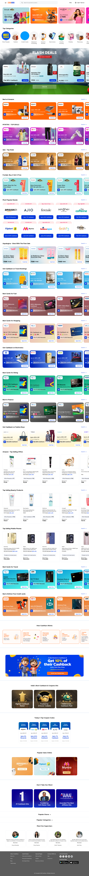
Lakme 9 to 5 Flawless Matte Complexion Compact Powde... (69, 472)
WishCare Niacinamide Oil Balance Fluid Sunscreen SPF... (49, 510)
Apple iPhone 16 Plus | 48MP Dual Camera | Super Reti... (70, 549)
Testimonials (13, 863)
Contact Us (49, 858)
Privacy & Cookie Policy (27, 858)
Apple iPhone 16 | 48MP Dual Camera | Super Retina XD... (30, 549)
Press (11, 858)
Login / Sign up (80, 2)
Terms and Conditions (27, 856)
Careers (37, 858)
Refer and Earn (39, 856)
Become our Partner (40, 861)
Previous (3, 37)
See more (15, 842)
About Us (12, 856)
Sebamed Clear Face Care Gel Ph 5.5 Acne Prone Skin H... (12, 510)
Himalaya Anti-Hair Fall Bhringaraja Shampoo (9, 472)
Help (70, 2)
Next (85, 15)
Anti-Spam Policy (25, 861)
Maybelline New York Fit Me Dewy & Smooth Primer (49, 472)
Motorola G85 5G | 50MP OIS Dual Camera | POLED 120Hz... (49, 549)
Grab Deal (25, 80)
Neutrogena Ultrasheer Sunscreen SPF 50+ (28, 510)
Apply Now (24, 313)
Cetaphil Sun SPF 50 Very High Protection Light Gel (69, 510)
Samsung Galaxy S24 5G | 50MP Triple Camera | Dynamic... (11, 549)
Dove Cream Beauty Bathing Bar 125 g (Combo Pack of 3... (31, 472)
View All (44, 86)
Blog (11, 861)
